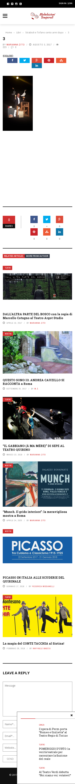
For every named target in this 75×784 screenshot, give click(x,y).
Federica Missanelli (43, 586)
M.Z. (36, 388)
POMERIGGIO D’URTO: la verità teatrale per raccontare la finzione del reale (54, 754)
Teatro (8, 268)
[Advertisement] (37, 166)
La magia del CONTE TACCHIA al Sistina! (33, 643)
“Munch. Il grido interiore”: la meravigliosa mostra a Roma (35, 513)
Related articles (13, 256)
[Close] (71, 715)
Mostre (8, 334)
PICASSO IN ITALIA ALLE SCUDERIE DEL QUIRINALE (33, 579)
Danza (41, 725)
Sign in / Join (65, 3)
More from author (37, 256)
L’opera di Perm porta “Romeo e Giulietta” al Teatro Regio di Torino (53, 732)
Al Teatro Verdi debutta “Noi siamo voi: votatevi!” (55, 773)
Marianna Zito (16, 44)
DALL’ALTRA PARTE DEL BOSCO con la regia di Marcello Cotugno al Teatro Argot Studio (37, 316)
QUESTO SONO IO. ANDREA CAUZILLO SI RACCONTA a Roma (33, 382)
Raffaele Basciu (42, 648)
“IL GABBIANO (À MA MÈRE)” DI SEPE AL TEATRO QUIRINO (33, 448)
